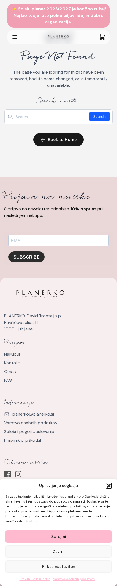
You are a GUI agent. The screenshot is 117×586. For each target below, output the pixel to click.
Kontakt (12, 363)
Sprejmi (58, 536)
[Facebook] (7, 474)
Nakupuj (12, 354)
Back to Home (62, 139)
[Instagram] (18, 474)
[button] (109, 485)
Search (99, 116)
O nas (10, 371)
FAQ (8, 380)
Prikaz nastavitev (58, 566)
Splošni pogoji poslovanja (29, 431)
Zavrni (58, 551)
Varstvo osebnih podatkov (74, 579)
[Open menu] (27, 37)
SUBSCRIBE (26, 257)
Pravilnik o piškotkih (35, 579)
